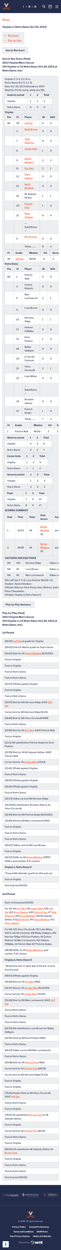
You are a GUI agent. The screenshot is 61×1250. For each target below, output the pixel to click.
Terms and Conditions (23, 1231)
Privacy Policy (19, 1227)
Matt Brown (31, 129)
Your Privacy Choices (20, 1236)
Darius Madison (33, 653)
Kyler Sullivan (12, 923)
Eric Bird (29, 168)
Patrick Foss (40, 912)
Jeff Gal (29, 123)
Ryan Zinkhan (21, 912)
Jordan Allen (31, 148)
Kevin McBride (27, 915)
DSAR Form (42, 1231)
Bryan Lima (31, 236)
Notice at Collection (42, 1236)
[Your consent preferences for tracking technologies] (6, 1244)
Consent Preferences (39, 1227)
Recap (5, 19)
